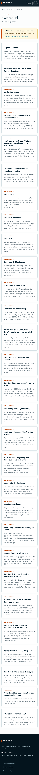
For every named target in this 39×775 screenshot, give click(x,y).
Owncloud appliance (12, 218)
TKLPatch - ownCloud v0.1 (15, 714)
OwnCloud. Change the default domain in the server (17, 575)
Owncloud (8, 239)
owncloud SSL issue (12, 504)
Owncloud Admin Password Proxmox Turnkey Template (15, 626)
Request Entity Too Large (14, 483)
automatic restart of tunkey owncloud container (15, 170)
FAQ (20, 755)
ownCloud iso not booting (15, 309)
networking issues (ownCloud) (17, 409)
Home (3, 9)
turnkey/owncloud (11, 92)
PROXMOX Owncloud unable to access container (17, 116)
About (3, 755)
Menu (29, 3)
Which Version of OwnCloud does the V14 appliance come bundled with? (18, 332)
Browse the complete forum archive (16, 36)
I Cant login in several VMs (15, 285)
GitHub (30, 755)
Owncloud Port (10, 194)
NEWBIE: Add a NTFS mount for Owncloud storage (17, 601)
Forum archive (11, 9)
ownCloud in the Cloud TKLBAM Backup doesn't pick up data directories (17, 143)
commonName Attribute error (16, 553)
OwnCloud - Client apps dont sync (18, 672)
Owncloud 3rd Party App (14, 262)
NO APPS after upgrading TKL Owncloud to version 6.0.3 (16, 459)
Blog (24, 755)
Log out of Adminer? (12, 48)
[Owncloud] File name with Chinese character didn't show (19, 694)
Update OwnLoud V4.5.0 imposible (19, 651)
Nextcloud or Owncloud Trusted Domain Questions (17, 70)
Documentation (12, 755)
